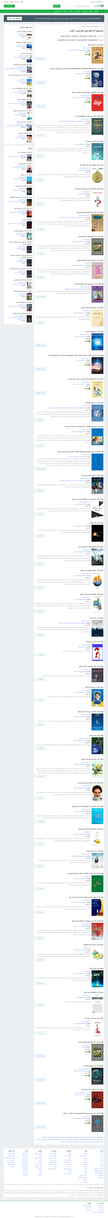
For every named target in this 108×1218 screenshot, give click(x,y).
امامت (75, 629)
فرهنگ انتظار (70, 954)
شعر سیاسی (73, 794)
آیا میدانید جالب (57, 198)
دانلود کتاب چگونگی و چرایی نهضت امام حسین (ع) (87, 92)
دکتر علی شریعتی (80, 1001)
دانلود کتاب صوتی (40, 297)
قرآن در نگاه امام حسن (62, 818)
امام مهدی (70, 956)
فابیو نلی (87, 263)
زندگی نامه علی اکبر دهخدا (56, 440)
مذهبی (74, 1118)
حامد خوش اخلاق (85, 287)
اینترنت (69, 1153)
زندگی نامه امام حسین (50, 485)
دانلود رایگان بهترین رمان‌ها (19, 57)
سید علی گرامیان (85, 95)
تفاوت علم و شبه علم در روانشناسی (52, 291)
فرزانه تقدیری (21, 199)
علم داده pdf (54, 148)
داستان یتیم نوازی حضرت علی (44, 771)
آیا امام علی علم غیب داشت (86, 1137)
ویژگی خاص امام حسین (44, 932)
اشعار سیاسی (80, 794)
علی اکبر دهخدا (81, 436)
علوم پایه (85, 1180)
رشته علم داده (61, 148)
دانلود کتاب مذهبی (74, 1028)
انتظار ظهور (67, 560)
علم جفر (72, 174)
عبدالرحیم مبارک (85, 358)
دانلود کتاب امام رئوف (96, 523)
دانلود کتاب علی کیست (96, 618)
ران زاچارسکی (86, 239)
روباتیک (54, 1166)
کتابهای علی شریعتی (71, 1001)
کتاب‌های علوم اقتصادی (20, 137)
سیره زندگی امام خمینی (79, 696)
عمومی (71, 11)
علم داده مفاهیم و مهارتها (72, 148)
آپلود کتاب (9, 6)
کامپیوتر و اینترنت (67, 1173)
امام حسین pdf (77, 935)
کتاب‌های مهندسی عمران (80, 408)
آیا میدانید (64, 198)
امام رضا (78, 530)
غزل (57, 794)
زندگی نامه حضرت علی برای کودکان (82, 773)
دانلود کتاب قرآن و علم (96, 968)
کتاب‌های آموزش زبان (21, 248)
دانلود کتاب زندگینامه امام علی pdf (76, 627)
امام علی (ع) (82, 883)
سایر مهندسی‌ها (52, 1169)
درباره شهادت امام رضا (42, 530)
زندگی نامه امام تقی (58, 222)
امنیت (70, 1158)
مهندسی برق (53, 1160)
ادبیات (96, 11)
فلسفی (85, 1171)
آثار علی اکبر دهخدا (81, 440)
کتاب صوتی (57, 11)
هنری (40, 1173)
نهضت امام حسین (80, 930)
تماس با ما (6, 2)
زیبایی (40, 1160)
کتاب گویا (81, 461)
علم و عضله (75, 36)
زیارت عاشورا (82, 721)
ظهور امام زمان (40, 556)
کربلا (40, 721)
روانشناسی (84, 1164)
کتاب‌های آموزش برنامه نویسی (79, 241)
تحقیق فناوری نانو (80, 412)
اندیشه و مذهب (83, 1155)
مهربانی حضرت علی (72, 771)
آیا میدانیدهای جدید (73, 198)
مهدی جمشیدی (85, 119)
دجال (79, 840)
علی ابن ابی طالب (63, 627)
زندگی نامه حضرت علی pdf (48, 629)
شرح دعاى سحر (66, 794)
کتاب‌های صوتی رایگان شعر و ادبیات (77, 457)
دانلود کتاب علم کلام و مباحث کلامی (92, 308)
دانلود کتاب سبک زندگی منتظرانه (93, 945)
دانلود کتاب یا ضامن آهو (95, 45)
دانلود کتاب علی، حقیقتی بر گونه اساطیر (91, 666)
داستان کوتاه (47, 461)
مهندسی (77, 11)
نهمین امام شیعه (48, 222)
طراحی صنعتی (53, 1153)
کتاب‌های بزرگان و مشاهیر (66, 480)
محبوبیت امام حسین (52, 511)
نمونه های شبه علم (66, 291)
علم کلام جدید (82, 319)
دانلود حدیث (79, 906)
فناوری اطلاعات (82, 1071)
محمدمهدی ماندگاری (84, 502)
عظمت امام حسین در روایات (57, 932)
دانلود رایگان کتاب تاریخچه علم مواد (68, 414)
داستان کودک (50, 773)
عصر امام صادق (39, 745)
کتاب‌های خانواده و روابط (20, 114)
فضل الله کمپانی (85, 621)
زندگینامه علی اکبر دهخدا (71, 436)
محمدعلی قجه (21, 305)
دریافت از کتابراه (40, 59)
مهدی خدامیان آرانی (84, 738)
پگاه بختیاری (22, 91)
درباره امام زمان (68, 558)
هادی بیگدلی (22, 177)
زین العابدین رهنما (84, 478)
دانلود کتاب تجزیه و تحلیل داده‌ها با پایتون (90, 260)
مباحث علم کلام (74, 317)
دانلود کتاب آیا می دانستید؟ (94, 642)
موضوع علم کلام (42, 317)
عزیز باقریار (86, 876)
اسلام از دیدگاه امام (73, 862)
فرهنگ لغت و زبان (99, 1173)
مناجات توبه (83, 226)
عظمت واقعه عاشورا (78, 932)
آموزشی (13, 1166)
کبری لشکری (86, 71)
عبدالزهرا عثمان (53, 224)
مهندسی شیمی (52, 1164)
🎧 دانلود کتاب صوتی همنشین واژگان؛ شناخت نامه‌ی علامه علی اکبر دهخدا (80, 452)
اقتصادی (85, 1153)
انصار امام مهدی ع (93, 40)
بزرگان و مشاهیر (38, 1153)
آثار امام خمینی (81, 792)
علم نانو (39, 412)
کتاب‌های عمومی (82, 194)
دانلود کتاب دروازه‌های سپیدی (94, 331)
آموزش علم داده (78, 150)
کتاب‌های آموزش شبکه (20, 46)
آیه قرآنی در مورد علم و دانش (80, 980)
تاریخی (85, 1160)
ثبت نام (17, 2)
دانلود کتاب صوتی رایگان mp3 (71, 461)
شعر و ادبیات (12, 1153)
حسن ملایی (86, 947)
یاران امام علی (61, 883)
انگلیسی (78, 73)
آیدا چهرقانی (86, 310)
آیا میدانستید (81, 198)
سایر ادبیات (100, 1177)
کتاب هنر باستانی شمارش (78, 248)
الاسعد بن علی (85, 809)
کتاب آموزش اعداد (45, 174)
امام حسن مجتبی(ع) (73, 818)
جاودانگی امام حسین (62, 508)
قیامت (37, 838)
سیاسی (85, 1169)
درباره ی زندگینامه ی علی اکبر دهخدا (55, 465)
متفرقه (40, 1175)
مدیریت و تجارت (11, 1162)
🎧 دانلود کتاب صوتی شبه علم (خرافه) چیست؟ (88, 284)
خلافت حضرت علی (68, 629)
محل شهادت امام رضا (54, 530)
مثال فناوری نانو (72, 412)
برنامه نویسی (68, 1160)
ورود (22, 2)
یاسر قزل (87, 971)
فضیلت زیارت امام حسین (66, 721)
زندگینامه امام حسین (61, 485)
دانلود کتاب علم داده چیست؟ (94, 141)
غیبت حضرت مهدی (85, 560)
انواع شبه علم (74, 291)
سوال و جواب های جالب (67, 200)
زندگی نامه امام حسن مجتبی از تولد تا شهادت (56, 130)
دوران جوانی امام (77, 224)
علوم (90, 11)
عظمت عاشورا (87, 932)
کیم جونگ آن (21, 282)
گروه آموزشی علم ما (82, 40)
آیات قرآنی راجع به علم (70, 978)
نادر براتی (23, 155)
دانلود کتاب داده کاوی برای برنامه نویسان (90, 236)
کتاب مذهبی (82, 222)
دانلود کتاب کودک (41, 773)
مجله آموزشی (24, 1166)
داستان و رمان (11, 1155)
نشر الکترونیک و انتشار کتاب (96, 2)
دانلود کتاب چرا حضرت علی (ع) (94, 1018)
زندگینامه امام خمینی (44, 792)
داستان (101, 1153)
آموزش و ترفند (68, 1155)
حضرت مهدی (87, 558)
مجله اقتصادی (24, 1162)
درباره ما (101, 1208)
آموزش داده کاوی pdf (71, 246)
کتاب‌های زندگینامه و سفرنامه (79, 121)
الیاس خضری (86, 644)
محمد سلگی (86, 429)
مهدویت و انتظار (51, 558)
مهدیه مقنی (22, 79)
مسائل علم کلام (66, 317)
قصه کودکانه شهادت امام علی (59, 771)
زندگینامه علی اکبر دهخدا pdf (57, 436)
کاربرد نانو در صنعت (62, 412)
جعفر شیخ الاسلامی (84, 334)
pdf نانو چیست (80, 414)
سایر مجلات (25, 1175)
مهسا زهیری (22, 56)
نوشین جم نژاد (21, 211)
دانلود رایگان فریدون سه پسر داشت (49, 1139)
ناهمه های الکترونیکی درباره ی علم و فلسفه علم (66, 1137)
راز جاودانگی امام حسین (50, 508)
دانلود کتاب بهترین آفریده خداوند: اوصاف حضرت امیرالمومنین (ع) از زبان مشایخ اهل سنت (75, 355)
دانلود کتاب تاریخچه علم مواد (94, 403)
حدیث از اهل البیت (70, 906)
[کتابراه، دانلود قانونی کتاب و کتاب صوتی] (87, 54)
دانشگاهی (75, 1071)
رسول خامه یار (85, 714)
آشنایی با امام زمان (75, 560)
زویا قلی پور (22, 222)
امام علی (48, 627)
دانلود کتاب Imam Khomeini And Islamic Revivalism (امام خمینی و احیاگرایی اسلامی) (76, 69)
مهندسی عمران (52, 1155)
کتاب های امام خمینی (55, 792)
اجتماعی (85, 1166)
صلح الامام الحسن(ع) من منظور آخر (76, 816)
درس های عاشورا (74, 511)
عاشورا (74, 97)
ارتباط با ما (101, 1205)
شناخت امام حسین (80, 508)
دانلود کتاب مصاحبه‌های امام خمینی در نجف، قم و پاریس (85, 379)
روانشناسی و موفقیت (10, 1158)
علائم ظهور (46, 556)
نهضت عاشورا (62, 930)
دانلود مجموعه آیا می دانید (79, 200)
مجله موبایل (25, 1155)
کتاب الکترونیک (87, 1205)
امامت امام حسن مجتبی (44, 816)
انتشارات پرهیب (61, 224)
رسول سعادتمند (85, 690)
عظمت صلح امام (83, 818)
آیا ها (70, 651)
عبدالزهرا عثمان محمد (84, 215)
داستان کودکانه (69, 773)
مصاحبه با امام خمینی (51, 860)
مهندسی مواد (67, 416)
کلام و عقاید (77, 50)
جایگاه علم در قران (51, 978)
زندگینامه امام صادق (48, 745)
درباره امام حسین (71, 485)
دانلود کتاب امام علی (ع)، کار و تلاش (92, 759)
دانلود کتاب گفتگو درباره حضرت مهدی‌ (91, 594)
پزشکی (85, 1158)
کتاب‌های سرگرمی (22, 319)
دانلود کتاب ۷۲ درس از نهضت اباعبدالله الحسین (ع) (87, 921)
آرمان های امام (82, 862)
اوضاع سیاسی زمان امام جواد (72, 226)
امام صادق (82, 745)
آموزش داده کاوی (81, 246)
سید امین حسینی (84, 762)
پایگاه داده (83, 1047)
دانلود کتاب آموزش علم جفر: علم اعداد (91, 165)
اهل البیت (82, 530)
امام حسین (68, 487)
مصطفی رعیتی (85, 924)
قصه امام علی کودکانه (79, 768)
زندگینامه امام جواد (68, 222)
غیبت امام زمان (63, 954)
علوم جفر (77, 174)
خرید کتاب (88, 1210)
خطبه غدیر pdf (77, 1030)
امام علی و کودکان (69, 768)
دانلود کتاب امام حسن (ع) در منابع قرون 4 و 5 (89, 116)
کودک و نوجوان (38, 1166)
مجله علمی (25, 1169)
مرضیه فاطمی (21, 113)
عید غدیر (83, 1030)
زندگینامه (75, 222)
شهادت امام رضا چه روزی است (67, 530)
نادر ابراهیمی (86, 1116)
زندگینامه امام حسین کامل (78, 487)
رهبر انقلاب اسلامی (80, 860)
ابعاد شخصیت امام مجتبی (49, 818)
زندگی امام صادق (75, 745)
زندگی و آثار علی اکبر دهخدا (70, 440)
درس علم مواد (74, 416)
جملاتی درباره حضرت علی (63, 1028)
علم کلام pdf (82, 317)
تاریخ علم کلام (58, 317)
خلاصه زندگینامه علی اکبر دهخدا (55, 463)
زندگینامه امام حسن (65, 125)
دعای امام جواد (69, 224)
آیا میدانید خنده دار (47, 198)
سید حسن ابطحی (20, 124)
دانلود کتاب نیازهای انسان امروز (93, 992)
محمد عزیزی (86, 48)
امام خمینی (83, 73)
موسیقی (40, 1169)
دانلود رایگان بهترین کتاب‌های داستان (17, 103)
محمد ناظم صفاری (20, 67)
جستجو (57, 6)
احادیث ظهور (61, 840)
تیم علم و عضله (71, 40)
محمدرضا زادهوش (20, 233)
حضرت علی (79, 629)
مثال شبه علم (81, 291)
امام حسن (82, 125)
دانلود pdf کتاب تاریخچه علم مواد (50, 414)
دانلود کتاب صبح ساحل (96, 735)
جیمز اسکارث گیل (20, 166)
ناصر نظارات (86, 832)
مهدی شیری (86, 192)
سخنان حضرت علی (74, 676)
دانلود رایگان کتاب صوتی (47, 459)
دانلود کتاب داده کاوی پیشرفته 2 (93, 1066)
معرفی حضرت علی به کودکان (57, 768)
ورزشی (40, 1171)
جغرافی (85, 1162)
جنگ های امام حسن (47, 125)
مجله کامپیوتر (24, 1153)
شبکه (70, 1166)
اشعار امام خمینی (72, 792)
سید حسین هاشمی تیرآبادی (82, 1092)
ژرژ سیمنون (22, 188)
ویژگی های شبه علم (61, 293)
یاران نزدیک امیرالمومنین (51, 883)
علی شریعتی (86, 669)
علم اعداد (67, 174)
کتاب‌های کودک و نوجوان (80, 764)
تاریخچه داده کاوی (60, 246)
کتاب (90, 1193)
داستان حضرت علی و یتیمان (43, 768)
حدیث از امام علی (54, 627)
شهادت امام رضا (76, 532)
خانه (102, 11)
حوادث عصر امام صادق (59, 745)
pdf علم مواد (81, 416)
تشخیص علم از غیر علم (90, 1139)
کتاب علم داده (69, 150)
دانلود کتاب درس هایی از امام (94, 687)
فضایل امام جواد (39, 222)
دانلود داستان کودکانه (59, 773)
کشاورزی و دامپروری (82, 1177)
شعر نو (101, 1160)
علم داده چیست (86, 150)
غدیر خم (88, 1030)
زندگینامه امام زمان (55, 838)
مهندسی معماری (52, 1158)
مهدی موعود (75, 558)
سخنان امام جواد (86, 224)
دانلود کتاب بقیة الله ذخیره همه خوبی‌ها (90, 829)
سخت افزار (68, 1164)
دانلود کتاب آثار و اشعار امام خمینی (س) (90, 783)
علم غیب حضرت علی (64, 1139)
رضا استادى (86, 786)
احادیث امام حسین (68, 909)
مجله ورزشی (25, 1164)
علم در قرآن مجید (80, 978)
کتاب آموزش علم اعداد (81, 176)
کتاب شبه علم (70, 293)
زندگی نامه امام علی (47, 676)
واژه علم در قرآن (60, 978)
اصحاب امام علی (69, 883)
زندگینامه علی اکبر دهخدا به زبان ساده (77, 438)
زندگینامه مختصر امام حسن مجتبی (54, 127)
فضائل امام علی (48, 1028)
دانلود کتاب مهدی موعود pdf (65, 556)
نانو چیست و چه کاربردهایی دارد (49, 412)
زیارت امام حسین (45, 721)
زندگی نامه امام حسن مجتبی (74, 130)
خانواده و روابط (38, 1158)
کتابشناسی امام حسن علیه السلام (59, 816)
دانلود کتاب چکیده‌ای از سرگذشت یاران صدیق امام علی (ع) (85, 873)
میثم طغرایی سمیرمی (83, 1069)
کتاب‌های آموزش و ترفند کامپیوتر (18, 68)
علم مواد (40, 414)
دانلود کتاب (40, 135)
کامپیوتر (84, 11)
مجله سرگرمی (24, 1160)
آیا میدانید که (71, 1142)
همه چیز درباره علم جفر (69, 176)
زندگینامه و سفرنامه (98, 1169)
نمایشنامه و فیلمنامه (98, 1171)
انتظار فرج (76, 954)
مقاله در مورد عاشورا (54, 930)
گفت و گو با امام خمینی (69, 860)
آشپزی (40, 1155)
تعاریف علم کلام (51, 317)
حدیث (79, 360)
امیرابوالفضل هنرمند (20, 316)
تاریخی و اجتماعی (10, 1160)
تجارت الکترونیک (67, 1162)
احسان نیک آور (21, 45)
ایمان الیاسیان (85, 405)
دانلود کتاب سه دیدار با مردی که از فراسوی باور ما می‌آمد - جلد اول (83, 1113)
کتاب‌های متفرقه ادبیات (20, 272)
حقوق (86, 1173)
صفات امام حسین (86, 935)
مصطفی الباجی (85, 1021)
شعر (54, 794)
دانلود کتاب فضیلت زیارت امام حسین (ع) (90, 712)
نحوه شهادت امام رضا (66, 532)
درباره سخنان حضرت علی (63, 676)
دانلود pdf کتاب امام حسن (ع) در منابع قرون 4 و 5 (68, 132)
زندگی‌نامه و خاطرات (81, 97)
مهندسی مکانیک (52, 1162)
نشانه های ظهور (54, 556)
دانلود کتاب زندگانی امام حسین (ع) (92, 475)
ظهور (49, 838)
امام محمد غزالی (83, 36)
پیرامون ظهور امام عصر (42, 956)
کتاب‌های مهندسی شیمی (53, 408)
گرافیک (69, 1171)
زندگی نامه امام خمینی (51, 696)
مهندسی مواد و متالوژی (57, 416)
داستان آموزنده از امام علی (83, 771)
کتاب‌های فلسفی (22, 35)
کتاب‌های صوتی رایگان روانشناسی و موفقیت (75, 289)
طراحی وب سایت (67, 1169)
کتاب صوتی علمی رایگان (80, 293)
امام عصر (50, 956)
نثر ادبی (101, 1166)
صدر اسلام (71, 50)
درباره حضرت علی (59, 629)
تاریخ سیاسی (76, 384)
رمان (102, 1155)
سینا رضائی (22, 135)
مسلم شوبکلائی (85, 854)
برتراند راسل (22, 34)
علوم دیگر (85, 1182)
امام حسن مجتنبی (75, 125)
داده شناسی (82, 148)
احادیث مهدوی (68, 840)
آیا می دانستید (75, 651)
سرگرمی (40, 1162)
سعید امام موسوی (65, 36)
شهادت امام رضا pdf (85, 532)
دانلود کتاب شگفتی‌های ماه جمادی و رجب (90, 547)
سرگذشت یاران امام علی (82, 885)
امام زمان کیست (60, 558)
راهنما (12, 2)
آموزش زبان (100, 1175)
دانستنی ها (65, 651)
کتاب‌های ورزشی (22, 295)
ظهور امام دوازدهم (41, 558)
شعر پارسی (83, 50)
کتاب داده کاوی (51, 246)
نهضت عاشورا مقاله (71, 930)
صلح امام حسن (56, 125)
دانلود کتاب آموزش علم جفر (57, 174)
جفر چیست (82, 174)
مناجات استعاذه (45, 224)
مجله (64, 11)
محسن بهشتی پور (84, 168)
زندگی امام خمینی (68, 696)
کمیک (101, 1164)
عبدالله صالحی (85, 900)
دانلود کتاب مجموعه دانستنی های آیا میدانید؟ (89, 189)
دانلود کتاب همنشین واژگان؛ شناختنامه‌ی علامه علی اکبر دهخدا (84, 426)
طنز (102, 1162)
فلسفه (60, 794)
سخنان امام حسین (80, 485)
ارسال (73, 1195)
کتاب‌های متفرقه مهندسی (66, 408)
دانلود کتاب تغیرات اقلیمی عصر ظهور (92, 570)
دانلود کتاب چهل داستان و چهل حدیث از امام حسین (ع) (86, 897)
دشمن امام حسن (83, 127)
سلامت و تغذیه (38, 1164)
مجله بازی (25, 1158)
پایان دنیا (62, 838)
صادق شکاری (86, 549)
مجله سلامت (25, 1171)
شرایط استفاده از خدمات (97, 1212)
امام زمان (81, 558)
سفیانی (83, 840)
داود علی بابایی (85, 382)
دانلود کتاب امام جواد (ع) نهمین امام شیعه (90, 212)
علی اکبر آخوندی (62, 40)
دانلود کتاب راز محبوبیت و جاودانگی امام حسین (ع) (87, 499)
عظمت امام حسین (69, 932)
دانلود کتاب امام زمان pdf (79, 556)
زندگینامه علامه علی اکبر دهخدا (59, 438)
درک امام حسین (71, 508)
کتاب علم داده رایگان (46, 148)
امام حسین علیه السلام (42, 930)
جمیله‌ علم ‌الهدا (92, 36)
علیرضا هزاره (22, 102)
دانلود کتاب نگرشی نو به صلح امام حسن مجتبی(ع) (87, 806)
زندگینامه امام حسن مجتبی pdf (70, 127)
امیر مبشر (22, 293)
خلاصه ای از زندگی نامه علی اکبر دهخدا (62, 459)
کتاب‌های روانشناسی (21, 81)
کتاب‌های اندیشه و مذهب (20, 126)
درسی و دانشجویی (83, 1175)
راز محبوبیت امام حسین (63, 511)
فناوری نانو (87, 414)
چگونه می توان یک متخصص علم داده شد (55, 150)
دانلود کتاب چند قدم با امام (95, 851)
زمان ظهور (88, 840)
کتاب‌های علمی (9, 126)
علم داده (38, 148)
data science (85, 153)
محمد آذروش (21, 246)
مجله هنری (25, 1173)
